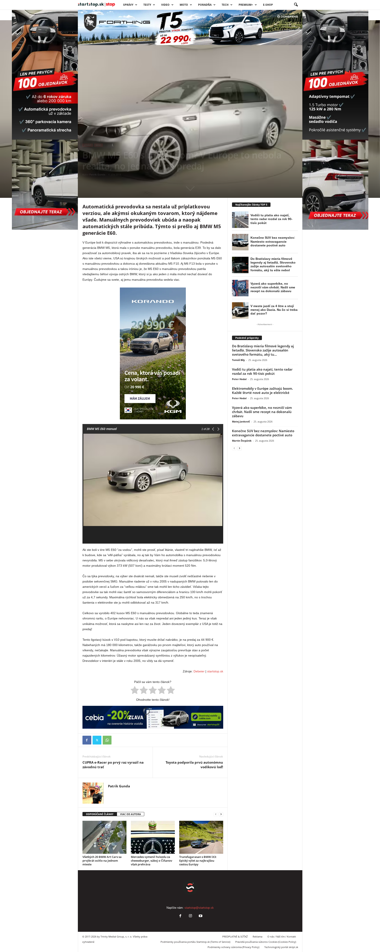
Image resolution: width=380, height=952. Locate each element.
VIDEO (165, 5)
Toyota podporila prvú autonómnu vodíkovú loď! (194, 764)
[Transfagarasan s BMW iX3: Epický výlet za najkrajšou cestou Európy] (201, 837)
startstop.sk (215, 671)
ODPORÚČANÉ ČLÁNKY (99, 814)
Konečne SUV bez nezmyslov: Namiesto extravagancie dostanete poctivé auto (263, 433)
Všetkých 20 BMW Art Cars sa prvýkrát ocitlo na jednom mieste (102, 860)
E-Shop (268, 5)
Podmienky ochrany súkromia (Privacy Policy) (233, 947)
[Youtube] (200, 916)
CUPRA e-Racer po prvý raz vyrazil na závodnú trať (113, 764)
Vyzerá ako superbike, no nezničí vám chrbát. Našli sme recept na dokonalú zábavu (262, 411)
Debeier (199, 671)
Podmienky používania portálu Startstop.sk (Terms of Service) (195, 941)
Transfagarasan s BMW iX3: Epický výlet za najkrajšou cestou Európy (198, 860)
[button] (296, 5)
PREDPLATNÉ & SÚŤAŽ (235, 936)
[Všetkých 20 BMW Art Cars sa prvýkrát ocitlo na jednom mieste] (104, 837)
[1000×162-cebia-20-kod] (152, 717)
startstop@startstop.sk (199, 907)
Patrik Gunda (97, 174)
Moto (184, 5)
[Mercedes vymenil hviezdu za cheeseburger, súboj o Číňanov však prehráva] (153, 837)
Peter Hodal (239, 379)
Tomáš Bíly (238, 360)
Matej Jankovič (241, 421)
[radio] (135, 691)
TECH (225, 5)
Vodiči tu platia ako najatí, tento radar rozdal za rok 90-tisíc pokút (262, 371)
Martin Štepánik (242, 440)
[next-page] (221, 814)
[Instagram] (190, 916)
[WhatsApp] (107, 740)
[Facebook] (86, 740)
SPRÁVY (128, 5)
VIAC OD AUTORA (130, 814)
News (98, 145)
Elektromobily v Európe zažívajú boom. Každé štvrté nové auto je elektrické (262, 390)
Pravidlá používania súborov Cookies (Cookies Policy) (265, 941)
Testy (147, 5)
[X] (97, 740)
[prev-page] (216, 814)
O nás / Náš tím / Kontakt (281, 936)
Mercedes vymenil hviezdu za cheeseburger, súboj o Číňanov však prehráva (151, 860)
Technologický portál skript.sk (281, 947)
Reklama (257, 936)
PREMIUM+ (246, 5)
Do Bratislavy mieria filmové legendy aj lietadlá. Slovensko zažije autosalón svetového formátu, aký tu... (263, 350)
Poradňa (205, 5)
